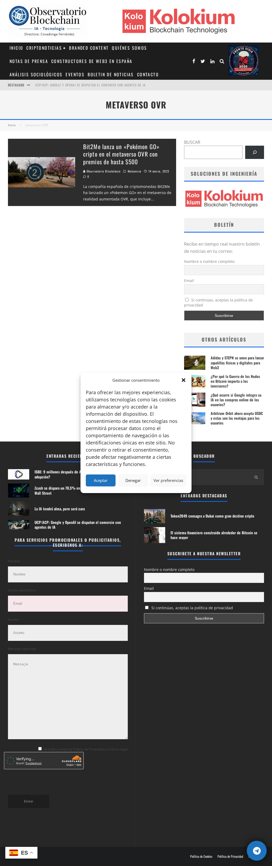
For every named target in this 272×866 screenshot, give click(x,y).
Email (189, 280)
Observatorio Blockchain (103, 171)
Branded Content (89, 48)
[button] (183, 380)
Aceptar (101, 480)
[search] (256, 477)
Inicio (16, 48)
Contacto (148, 74)
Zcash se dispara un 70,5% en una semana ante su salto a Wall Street (78, 490)
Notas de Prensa (29, 61)
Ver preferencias (168, 480)
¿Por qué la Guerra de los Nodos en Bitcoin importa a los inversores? (235, 381)
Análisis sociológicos (36, 74)
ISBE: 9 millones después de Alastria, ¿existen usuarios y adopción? (91, 87)
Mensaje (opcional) (22, 648)
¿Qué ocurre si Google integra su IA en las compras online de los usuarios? (236, 399)
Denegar (133, 480)
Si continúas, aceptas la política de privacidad (218, 302)
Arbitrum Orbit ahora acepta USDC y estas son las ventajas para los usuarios (237, 418)
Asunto (13, 619)
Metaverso (135, 171)
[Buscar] (254, 152)
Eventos (75, 74)
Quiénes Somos (129, 48)
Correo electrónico (22, 590)
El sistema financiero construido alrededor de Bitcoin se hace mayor (214, 535)
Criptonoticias (44, 48)
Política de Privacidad (230, 856)
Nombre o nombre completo (209, 261)
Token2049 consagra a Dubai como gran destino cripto (212, 516)
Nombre (14, 561)
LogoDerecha (243, 60)
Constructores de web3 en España (91, 61)
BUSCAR (192, 142)
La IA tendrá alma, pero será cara (60, 508)
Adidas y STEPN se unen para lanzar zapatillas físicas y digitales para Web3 (237, 362)
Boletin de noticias (111, 74)
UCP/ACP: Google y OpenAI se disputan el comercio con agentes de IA (78, 524)
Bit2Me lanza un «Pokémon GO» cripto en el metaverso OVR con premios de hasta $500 (121, 154)
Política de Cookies (201, 856)
